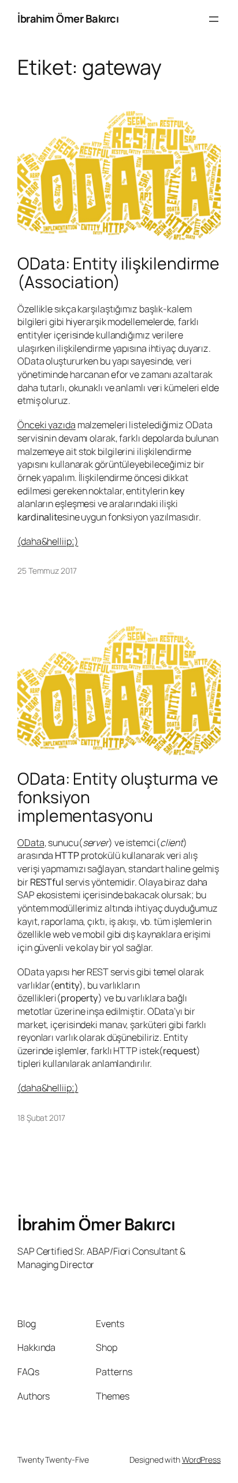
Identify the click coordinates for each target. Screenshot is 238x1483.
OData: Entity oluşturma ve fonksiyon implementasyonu (117, 797)
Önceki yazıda (46, 424)
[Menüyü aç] (214, 19)
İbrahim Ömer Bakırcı (67, 18)
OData (30, 842)
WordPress (201, 1459)
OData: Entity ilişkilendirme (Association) (118, 273)
